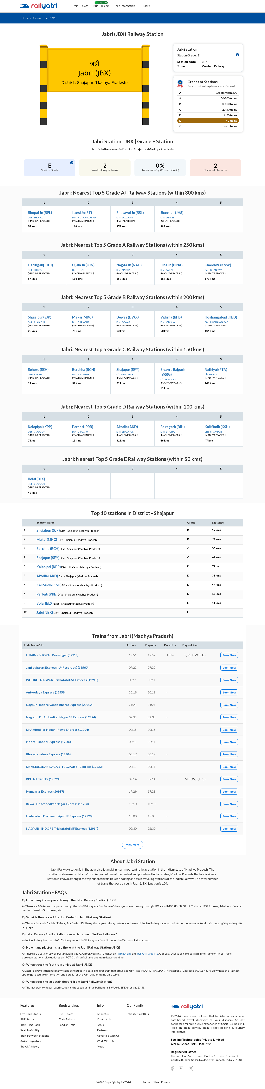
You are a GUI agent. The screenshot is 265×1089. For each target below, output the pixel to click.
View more (132, 844)
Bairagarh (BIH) (172, 427)
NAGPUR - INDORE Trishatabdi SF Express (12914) (62, 828)
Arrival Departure (30, 1041)
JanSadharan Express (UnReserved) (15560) (57, 667)
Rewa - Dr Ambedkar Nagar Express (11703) (57, 804)
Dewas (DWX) (127, 317)
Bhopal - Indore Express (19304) (49, 754)
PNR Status (27, 1019)
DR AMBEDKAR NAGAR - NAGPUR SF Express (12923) (64, 766)
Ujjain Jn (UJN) (83, 265)
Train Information (125, 5)
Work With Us (105, 1041)
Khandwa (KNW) (218, 265)
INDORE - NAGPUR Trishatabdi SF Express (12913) (62, 680)
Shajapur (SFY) (127, 369)
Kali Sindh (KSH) (217, 427)
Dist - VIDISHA (167, 322)
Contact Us (104, 1019)
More (147, 5)
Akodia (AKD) (127, 427)
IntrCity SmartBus (138, 1013)
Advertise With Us (108, 1035)
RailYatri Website (147, 953)
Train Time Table (30, 1024)
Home (25, 18)
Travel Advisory (29, 1046)
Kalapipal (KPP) (40, 427)
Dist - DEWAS (123, 322)
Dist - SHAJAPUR (36, 322)
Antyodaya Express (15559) (46, 692)
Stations (37, 18)
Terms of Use (151, 1082)
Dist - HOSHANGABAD (84, 217)
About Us (103, 1013)
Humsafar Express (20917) (45, 791)
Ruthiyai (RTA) (216, 369)
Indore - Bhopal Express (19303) (49, 742)
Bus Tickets (66, 1013)
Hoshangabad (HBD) (221, 317)
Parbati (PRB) (82, 427)
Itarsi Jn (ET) (82, 212)
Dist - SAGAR (166, 269)
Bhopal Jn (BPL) (40, 212)
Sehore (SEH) (38, 369)
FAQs (100, 1024)
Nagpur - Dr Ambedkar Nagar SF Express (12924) (61, 717)
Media (100, 1046)
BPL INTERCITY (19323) (43, 779)
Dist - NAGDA (123, 269)
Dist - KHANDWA (213, 269)
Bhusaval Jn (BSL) (130, 212)
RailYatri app (124, 953)
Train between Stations (34, 1035)
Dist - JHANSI (167, 217)
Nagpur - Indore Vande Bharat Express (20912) (59, 704)
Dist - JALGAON (124, 217)
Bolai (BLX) (36, 479)
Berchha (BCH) (83, 369)
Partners (102, 1030)
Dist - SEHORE (35, 374)
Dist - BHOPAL (35, 217)
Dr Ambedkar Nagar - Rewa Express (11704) (57, 729)
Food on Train (67, 1024)
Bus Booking (101, 5)
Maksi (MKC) (82, 317)
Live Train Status (30, 1013)
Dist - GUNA (211, 374)
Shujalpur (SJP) (39, 317)
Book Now (229, 655)
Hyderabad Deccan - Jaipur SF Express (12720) (59, 816)
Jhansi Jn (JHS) (171, 212)
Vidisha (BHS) (171, 317)
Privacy (165, 1082)
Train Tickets (80, 5)
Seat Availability (29, 1030)
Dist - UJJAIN (78, 269)
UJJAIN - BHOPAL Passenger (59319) (52, 655)
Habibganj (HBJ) (40, 265)
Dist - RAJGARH (168, 379)
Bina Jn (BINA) (171, 265)
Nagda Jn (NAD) (129, 265)
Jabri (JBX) (44, 612)
